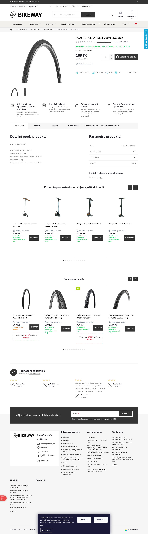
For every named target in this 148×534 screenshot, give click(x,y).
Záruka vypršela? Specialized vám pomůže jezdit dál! (96, 470)
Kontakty (13, 6)
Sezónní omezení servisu (18, 508)
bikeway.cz (44, 461)
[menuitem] (18, 24)
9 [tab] (78, 260)
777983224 (44, 451)
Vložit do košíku (128, 57)
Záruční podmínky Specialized (69, 473)
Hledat (88, 15)
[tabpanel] (26, 225)
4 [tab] (69, 260)
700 (134, 151)
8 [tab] (76, 260)
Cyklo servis (91, 437)
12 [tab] (84, 260)
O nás (65, 463)
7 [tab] (75, 260)
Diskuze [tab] (55, 126)
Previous (130, 187)
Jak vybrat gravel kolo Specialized (119, 448)
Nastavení (46, 530)
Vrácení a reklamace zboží (72, 455)
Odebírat (125, 414)
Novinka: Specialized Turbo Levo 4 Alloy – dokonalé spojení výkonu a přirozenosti (21, 498)
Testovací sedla (92, 461)
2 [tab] (65, 260)
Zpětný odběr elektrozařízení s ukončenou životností (72, 459)
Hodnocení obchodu (70, 466)
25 (135, 157)
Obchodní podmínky (70, 447)
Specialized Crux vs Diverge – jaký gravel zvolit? (122, 443)
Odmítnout (84, 519)
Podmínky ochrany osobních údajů (73, 451)
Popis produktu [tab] (19, 126)
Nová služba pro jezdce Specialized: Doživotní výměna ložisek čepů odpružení (97, 447)
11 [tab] (82, 260)
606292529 (44, 447)
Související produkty (108, 126)
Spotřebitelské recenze (71, 469)
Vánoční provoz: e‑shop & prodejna (19, 492)
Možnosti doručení (85, 50)
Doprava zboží (33, 6)
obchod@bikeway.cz (48, 444)
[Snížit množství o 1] (111, 58)
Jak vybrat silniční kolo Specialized (119, 453)
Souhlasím (101, 519)
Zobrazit (34, 327)
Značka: (133, 72)
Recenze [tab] (37, 126)
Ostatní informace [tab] (91, 126)
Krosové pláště (97, 178)
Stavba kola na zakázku (94, 458)
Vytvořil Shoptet (133, 530)
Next (135, 187)
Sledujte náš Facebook (47, 456)
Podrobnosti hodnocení (104, 42)
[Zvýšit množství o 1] (111, 55)
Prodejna (22, 6)
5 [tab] (71, 260)
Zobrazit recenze (34, 374)
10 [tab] (80, 260)
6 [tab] (73, 260)
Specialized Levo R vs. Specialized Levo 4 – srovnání (122, 438)
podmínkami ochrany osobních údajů (104, 419)
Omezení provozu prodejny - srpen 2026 (19, 487)
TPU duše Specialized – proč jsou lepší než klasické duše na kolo (122, 459)
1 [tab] (63, 260)
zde (41, 525)
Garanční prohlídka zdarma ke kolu (97, 441)
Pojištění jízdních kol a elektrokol (98, 452)
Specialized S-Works (94, 455)
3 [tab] (67, 260)
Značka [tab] (73, 126)
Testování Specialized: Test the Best (97, 465)
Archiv (114, 465)
